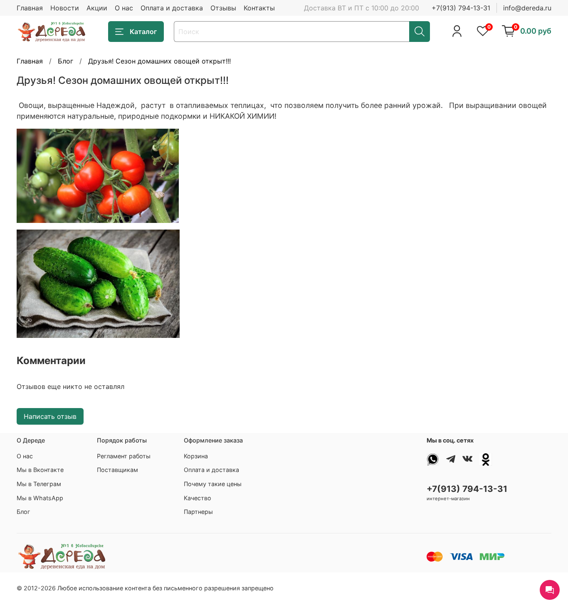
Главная (30, 8)
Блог (65, 61)
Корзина (196, 456)
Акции (96, 8)
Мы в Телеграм (39, 483)
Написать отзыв (50, 416)
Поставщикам (117, 469)
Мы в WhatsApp (40, 497)
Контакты (259, 8)
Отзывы (223, 8)
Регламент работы (124, 456)
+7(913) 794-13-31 (461, 8)
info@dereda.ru (527, 8)
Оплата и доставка (172, 8)
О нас (124, 8)
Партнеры (198, 511)
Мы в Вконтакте (40, 469)
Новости (64, 8)
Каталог (143, 31)
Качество (197, 497)
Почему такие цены (213, 483)
